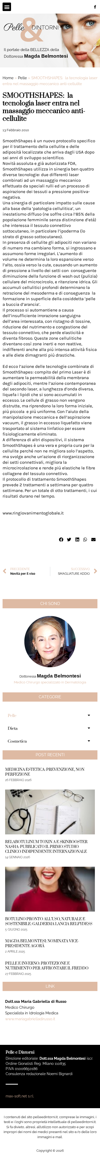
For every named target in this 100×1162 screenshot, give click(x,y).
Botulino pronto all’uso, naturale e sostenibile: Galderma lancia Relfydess (48, 921)
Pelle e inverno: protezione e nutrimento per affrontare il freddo (46, 966)
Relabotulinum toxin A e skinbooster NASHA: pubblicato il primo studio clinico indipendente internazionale (46, 847)
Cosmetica (17, 741)
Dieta (13, 728)
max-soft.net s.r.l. (20, 1096)
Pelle (22, 78)
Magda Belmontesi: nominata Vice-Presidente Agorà (42, 943)
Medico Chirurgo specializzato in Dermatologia (50, 682)
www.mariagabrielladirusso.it (30, 1019)
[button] (7, 7)
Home (8, 78)
